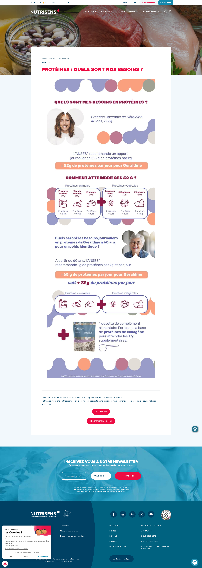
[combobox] (101, 476)
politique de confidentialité (115, 491)
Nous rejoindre (148, 536)
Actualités (146, 531)
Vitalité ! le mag (55, 59)
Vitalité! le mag (148, 3)
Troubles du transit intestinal (72, 536)
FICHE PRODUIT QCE (117, 546)
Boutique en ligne (123, 559)
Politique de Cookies (64, 561)
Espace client (165, 3)
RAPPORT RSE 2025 (149, 541)
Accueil (45, 59)
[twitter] (141, 514)
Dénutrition (64, 526)
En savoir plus (101, 412)
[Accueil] (45, 11)
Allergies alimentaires (69, 531)
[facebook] (113, 514)
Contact (126, 3)
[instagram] (123, 514)
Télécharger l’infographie (101, 421)
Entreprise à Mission (151, 526)
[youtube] (151, 514)
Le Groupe (114, 526)
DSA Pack (113, 536)
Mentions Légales (59, 559)
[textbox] (101, 476)
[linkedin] (132, 514)
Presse (112, 531)
